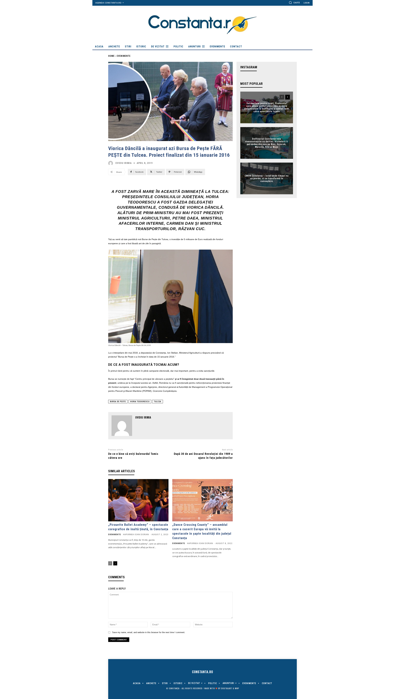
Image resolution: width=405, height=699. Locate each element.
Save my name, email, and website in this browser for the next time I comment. (148, 632)
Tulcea (157, 401)
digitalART (226, 688)
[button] (294, 2)
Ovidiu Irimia (123, 163)
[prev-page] (110, 563)
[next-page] (115, 563)
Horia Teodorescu (140, 401)
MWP (237, 688)
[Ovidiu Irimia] (111, 163)
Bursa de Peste (118, 401)
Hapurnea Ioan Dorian (136, 534)
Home (111, 56)
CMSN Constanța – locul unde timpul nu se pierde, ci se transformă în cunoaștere (267, 178)
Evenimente (124, 56)
